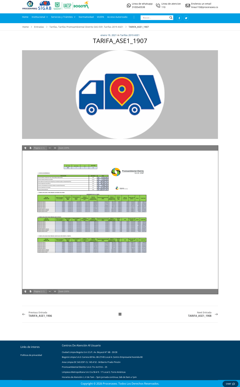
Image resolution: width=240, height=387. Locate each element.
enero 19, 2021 (109, 35)
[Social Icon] (179, 18)
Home (25, 16)
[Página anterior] (25, 148)
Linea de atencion (171, 3)
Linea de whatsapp (142, 3)
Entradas (39, 26)
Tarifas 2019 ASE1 (113, 26)
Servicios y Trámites (62, 16)
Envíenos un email (201, 3)
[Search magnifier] (171, 17)
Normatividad (86, 16)
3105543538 (138, 7)
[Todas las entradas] (120, 314)
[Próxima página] (30, 148)
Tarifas (53, 26)
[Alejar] (49, 148)
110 (163, 7)
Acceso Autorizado (117, 16)
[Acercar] (55, 148)
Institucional (38, 16)
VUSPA (100, 16)
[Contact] (129, 5)
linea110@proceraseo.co (204, 7)
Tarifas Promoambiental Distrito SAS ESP (80, 26)
